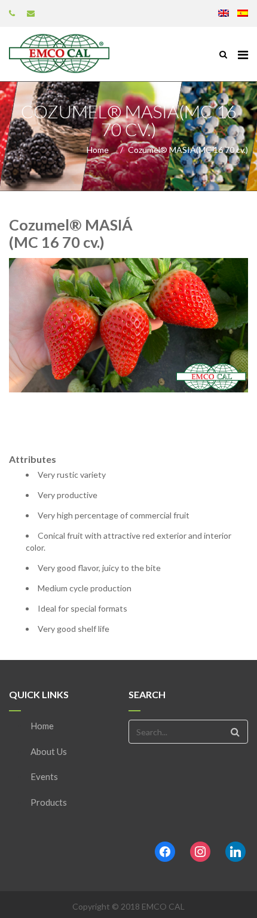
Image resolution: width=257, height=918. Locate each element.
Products (48, 802)
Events (44, 776)
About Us (48, 751)
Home (98, 150)
